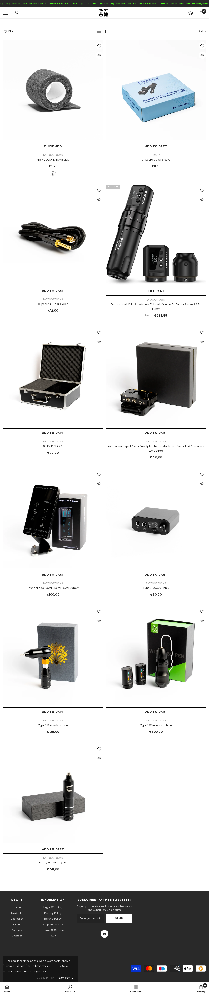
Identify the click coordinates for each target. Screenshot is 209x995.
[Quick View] (99, 55)
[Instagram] (104, 934)
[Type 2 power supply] (156, 518)
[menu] (5, 12)
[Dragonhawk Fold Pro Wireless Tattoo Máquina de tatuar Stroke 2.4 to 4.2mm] (156, 235)
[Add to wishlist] (99, 45)
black (53, 174)
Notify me (156, 291)
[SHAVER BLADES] (53, 376)
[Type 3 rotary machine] (53, 655)
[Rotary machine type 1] (53, 793)
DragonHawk (156, 299)
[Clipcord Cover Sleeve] (156, 90)
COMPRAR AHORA (56, 3)
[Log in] (190, 12)
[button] (99, 31)
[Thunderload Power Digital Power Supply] (53, 518)
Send (119, 918)
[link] (70, 988)
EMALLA (156, 155)
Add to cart (156, 146)
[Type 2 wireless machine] (156, 655)
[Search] (17, 12)
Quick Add (53, 146)
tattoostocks (53, 155)
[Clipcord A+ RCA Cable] (53, 234)
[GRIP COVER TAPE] (53, 90)
